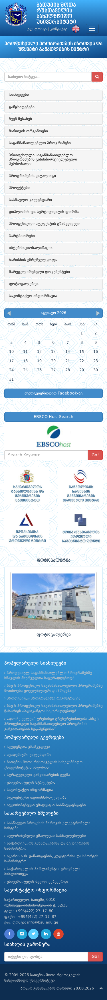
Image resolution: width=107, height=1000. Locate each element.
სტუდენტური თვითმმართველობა (36, 797)
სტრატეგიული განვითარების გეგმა (38, 775)
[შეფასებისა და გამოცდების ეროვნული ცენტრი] (26, 528)
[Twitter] (33, 934)
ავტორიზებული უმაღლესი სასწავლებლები (46, 805)
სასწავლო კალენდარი (30, 200)
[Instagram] (22, 934)
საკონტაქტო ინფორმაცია (33, 296)
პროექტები (19, 188)
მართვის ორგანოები (28, 131)
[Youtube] (58, 934)
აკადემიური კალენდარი (29, 755)
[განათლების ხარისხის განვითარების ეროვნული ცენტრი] (80, 485)
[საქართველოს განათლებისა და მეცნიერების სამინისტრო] (26, 485)
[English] (74, 29)
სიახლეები (19, 95)
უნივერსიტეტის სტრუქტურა (31, 782)
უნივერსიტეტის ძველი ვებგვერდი (37, 882)
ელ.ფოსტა (37, 29)
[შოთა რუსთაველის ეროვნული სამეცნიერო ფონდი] (80, 528)
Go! (95, 455)
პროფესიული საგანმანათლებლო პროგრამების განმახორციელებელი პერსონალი (43, 159)
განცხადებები (22, 107)
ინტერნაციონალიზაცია (31, 248)
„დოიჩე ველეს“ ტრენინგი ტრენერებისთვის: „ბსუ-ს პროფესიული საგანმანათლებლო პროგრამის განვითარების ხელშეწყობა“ (52, 724)
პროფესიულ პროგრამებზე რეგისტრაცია (43, 698)
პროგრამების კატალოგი (32, 176)
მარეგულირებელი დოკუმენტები (39, 272)
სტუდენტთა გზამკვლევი (28, 747)
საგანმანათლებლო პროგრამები (40, 143)
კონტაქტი (59, 29)
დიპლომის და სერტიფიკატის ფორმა (44, 212)
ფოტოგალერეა (24, 284)
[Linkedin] (46, 934)
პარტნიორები (22, 236)
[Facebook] (9, 934)
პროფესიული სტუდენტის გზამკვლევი (44, 224)
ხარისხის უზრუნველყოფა (33, 260)
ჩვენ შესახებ (20, 119)
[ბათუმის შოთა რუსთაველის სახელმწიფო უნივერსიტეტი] (16, 15)
